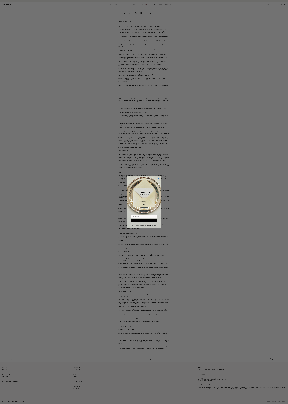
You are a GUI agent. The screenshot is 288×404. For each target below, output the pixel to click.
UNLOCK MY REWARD (144, 220)
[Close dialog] (159, 178)
